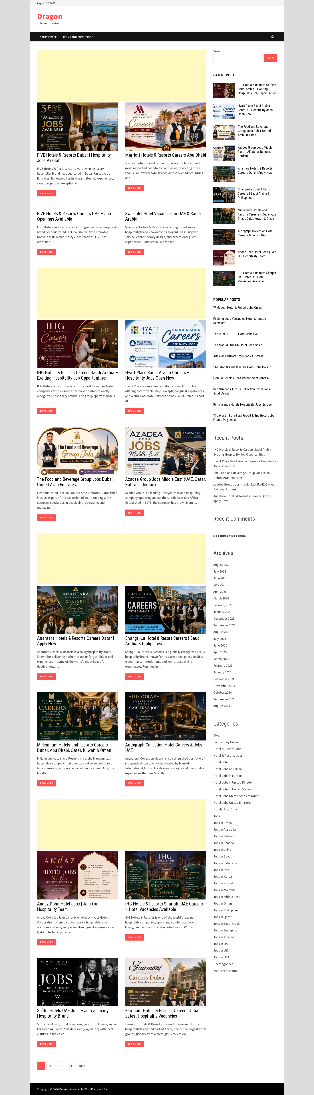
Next (82, 1066)
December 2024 (223, 679)
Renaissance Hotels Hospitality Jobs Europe (242, 404)
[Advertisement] (121, 75)
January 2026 (222, 612)
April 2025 (220, 652)
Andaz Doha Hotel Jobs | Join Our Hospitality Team (257, 254)
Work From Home (225, 971)
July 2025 (219, 639)
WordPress (91, 1089)
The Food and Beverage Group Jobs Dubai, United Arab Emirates (75, 482)
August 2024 (221, 706)
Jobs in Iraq (221, 870)
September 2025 (224, 625)
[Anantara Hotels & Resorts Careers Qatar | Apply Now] (224, 169)
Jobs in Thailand (224, 937)
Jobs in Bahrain (223, 836)
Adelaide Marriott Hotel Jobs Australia (238, 356)
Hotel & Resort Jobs (227, 749)
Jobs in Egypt (222, 856)
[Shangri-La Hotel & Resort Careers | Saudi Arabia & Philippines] (224, 190)
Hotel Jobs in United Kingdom (234, 782)
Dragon (50, 16)
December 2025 (223, 618)
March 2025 (221, 659)
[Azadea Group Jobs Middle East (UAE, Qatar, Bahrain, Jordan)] (224, 148)
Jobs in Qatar (222, 917)
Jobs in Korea (222, 876)
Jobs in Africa (222, 823)
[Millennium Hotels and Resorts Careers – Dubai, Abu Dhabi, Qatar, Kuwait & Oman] (224, 211)
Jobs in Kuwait (223, 883)
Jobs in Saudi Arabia (226, 923)
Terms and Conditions (78, 37)
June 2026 (220, 578)
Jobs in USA (221, 957)
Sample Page (48, 37)
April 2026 (220, 591)
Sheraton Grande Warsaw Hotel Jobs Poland (242, 367)
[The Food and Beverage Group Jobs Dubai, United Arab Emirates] (224, 127)
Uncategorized (223, 964)
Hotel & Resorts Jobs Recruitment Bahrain (241, 378)
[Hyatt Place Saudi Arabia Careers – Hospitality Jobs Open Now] (224, 106)
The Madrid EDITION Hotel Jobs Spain (237, 345)
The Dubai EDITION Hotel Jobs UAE (236, 334)
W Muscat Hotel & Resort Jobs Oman (237, 307)
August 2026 (221, 565)
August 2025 (221, 632)
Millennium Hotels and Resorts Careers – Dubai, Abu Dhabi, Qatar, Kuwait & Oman (74, 747)
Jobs (216, 816)
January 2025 (222, 672)
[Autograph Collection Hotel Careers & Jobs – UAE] (224, 232)
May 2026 (219, 585)
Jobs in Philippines (225, 910)
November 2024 (224, 686)
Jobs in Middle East (226, 897)
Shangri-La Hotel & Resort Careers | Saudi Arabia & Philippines (255, 193)
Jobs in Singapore (225, 930)
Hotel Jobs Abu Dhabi (227, 769)
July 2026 (219, 571)
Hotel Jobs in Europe (227, 776)
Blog (216, 735)
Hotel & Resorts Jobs (228, 755)
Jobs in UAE (221, 944)
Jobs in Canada (223, 843)
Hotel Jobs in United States (232, 789)
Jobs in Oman (222, 903)
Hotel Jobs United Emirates (232, 802)
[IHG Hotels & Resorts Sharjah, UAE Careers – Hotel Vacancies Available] (224, 273)
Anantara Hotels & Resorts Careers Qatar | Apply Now (255, 170)
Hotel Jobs (220, 762)
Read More (47, 193)
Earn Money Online (226, 742)
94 (70, 1066)
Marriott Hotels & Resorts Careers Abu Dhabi (165, 155)
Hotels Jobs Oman (226, 809)
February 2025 (222, 665)
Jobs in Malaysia (224, 890)
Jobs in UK (220, 950)
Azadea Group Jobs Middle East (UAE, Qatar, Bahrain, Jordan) (255, 152)
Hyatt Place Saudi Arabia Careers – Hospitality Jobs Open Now (157, 375)
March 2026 (221, 598)
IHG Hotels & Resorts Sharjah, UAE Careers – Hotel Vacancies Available (164, 906)
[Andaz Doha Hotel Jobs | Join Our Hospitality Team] (224, 252)
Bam (106, 1089)
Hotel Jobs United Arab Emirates (235, 796)
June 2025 (220, 645)
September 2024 (224, 699)
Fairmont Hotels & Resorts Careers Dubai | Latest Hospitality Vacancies (163, 1013)
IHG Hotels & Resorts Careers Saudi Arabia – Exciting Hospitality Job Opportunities (77, 375)
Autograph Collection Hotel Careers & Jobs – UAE (255, 233)
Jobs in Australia (224, 829)
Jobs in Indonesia (225, 863)
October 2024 (222, 692)
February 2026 (222, 605)
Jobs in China (222, 850)
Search (217, 51)
